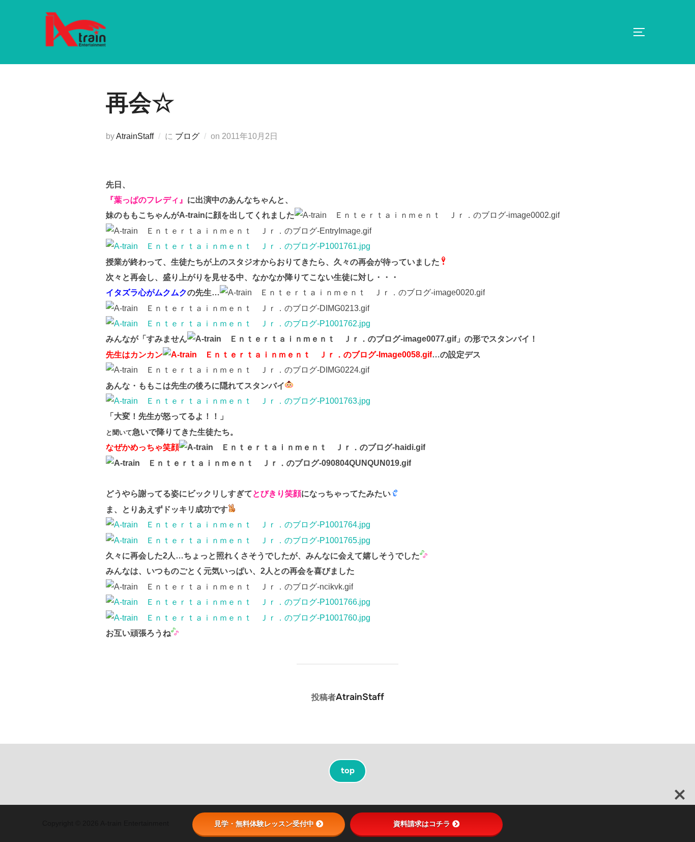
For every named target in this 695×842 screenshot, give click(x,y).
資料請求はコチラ (421, 823)
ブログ (187, 136)
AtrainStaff (135, 136)
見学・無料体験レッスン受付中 (264, 823)
